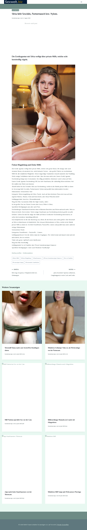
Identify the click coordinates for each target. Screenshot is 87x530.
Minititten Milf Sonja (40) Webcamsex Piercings (64, 492)
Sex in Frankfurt (68, 258)
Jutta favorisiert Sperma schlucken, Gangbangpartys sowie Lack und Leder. (63, 272)
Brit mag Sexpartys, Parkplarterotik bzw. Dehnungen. (24, 272)
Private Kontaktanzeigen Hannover (53, 258)
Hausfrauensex (37, 258)
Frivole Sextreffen (63, 524)
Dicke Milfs (16, 258)
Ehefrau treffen (16, 253)
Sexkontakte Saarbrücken (32, 262)
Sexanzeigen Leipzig (18, 262)
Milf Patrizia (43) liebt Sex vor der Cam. (18, 420)
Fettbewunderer (28, 253)
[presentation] (22, 317)
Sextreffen (15, 10)
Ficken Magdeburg (26, 258)
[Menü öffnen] (81, 2)
